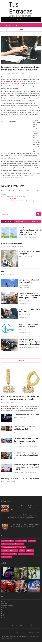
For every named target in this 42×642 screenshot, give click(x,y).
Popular (8, 221)
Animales (4, 603)
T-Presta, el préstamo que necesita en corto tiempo (28, 325)
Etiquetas (34, 221)
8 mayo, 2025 (5, 402)
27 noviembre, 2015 (25, 285)
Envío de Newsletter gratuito (11, 243)
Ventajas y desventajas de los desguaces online (30, 281)
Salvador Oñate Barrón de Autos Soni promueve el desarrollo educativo (26, 441)
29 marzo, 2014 (6, 481)
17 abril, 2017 (23, 237)
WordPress (28, 636)
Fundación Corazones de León (10, 83)
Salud (20, 553)
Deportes (32, 540)
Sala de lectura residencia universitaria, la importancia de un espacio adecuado (29, 295)
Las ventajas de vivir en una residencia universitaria (20, 479)
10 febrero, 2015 (6, 246)
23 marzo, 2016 (24, 329)
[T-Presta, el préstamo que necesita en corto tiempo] (9, 324)
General (5, 544)
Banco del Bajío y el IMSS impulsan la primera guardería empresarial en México (26, 467)
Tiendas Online (7, 557)
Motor (22, 550)
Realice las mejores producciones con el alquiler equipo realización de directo (30, 342)
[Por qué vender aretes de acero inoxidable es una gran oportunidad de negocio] (21, 379)
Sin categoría (29, 553)
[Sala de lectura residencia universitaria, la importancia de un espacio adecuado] (9, 293)
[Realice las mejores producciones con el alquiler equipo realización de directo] (9, 339)
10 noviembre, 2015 (25, 314)
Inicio (3, 601)
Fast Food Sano (7, 272)
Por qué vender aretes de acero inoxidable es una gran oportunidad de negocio (20, 397)
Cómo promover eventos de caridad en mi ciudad (24, 428)
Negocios (30, 550)
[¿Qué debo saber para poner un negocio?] (9, 251)
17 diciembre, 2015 (24, 300)
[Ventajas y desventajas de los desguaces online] (9, 280)
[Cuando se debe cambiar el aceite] (6, 418)
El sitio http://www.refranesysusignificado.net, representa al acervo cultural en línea (30, 231)
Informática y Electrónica (9, 547)
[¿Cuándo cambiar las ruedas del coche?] (9, 309)
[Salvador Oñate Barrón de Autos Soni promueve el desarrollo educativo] (6, 440)
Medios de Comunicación (9, 550)
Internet (22, 547)
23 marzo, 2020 (19, 417)
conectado (19, 191)
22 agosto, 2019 (19, 472)
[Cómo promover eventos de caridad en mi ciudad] (6, 428)
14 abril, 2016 (23, 347)
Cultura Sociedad (21, 540)
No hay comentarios (18, 73)
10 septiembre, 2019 (20, 446)
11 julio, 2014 (6, 73)
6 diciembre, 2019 (19, 432)
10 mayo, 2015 (23, 256)
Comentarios (21, 221)
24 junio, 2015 (5, 274)
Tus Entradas (21, 8)
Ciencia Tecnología (8, 540)
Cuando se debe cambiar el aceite (26, 415)
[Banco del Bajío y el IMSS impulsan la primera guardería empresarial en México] (6, 468)
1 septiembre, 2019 (20, 458)
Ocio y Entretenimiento (9, 553)
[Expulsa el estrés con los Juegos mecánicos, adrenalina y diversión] (6, 455)
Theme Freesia (21, 636)
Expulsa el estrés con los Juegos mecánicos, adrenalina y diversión (26, 454)
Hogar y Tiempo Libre (17, 544)
